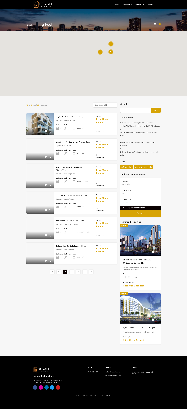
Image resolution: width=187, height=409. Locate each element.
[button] (127, 4)
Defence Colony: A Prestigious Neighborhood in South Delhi (139, 153)
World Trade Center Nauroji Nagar (139, 327)
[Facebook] (35, 387)
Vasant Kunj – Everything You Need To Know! (137, 123)
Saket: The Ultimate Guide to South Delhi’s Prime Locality (141, 126)
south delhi (148, 167)
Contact (149, 4)
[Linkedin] (46, 387)
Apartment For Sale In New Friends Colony (73, 142)
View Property (40, 130)
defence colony (126, 167)
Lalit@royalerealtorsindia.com (113, 376)
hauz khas (138, 167)
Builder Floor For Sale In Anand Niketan (72, 246)
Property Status (127, 190)
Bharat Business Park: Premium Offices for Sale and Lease (137, 261)
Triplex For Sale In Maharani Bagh (70, 116)
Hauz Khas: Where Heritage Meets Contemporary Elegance (137, 144)
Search (123, 104)
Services (138, 4)
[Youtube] (58, 387)
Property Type (127, 199)
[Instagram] (41, 387)
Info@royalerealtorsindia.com (113, 372)
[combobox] (105, 105)
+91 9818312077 (92, 372)
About (117, 4)
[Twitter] (52, 387)
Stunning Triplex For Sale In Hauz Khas (72, 195)
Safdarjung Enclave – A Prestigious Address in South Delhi (138, 134)
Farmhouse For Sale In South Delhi (70, 220)
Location (125, 181)
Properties (126, 4)
